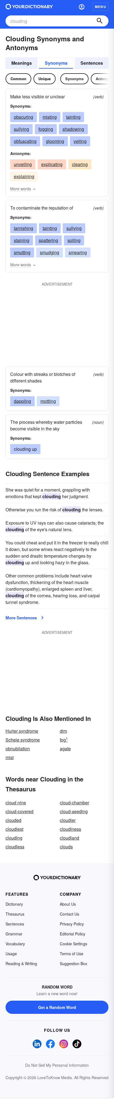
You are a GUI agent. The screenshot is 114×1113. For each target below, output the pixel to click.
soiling (74, 240)
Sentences (92, 63)
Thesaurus (15, 914)
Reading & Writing (21, 963)
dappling (22, 401)
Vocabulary (15, 943)
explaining (24, 176)
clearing (80, 164)
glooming (55, 141)
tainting (73, 117)
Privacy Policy (72, 924)
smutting (22, 252)
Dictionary (14, 904)
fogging (45, 129)
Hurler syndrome (22, 731)
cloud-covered (19, 811)
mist (10, 757)
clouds (66, 846)
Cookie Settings (73, 943)
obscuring (23, 117)
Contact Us (69, 914)
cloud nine (16, 802)
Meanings (21, 63)
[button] (81, 6)
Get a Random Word (57, 1007)
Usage (11, 953)
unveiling (23, 164)
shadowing (73, 129)
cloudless (15, 846)
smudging (49, 252)
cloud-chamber (74, 802)
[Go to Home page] (29, 6)
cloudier (68, 820)
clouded (13, 820)
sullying (21, 129)
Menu (100, 6)
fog (64, 740)
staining (21, 240)
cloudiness (70, 829)
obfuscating (25, 141)
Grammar (14, 933)
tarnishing (23, 228)
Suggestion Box (73, 963)
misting (50, 117)
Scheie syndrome (23, 740)
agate (65, 748)
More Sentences (21, 618)
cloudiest (14, 829)
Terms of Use (71, 953)
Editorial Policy (72, 933)
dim (63, 731)
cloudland (69, 838)
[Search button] (99, 21)
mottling (48, 401)
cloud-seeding (74, 811)
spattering (48, 240)
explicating (52, 164)
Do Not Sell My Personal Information (57, 1065)
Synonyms (56, 63)
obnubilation (18, 748)
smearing (78, 252)
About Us (68, 904)
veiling (80, 141)
